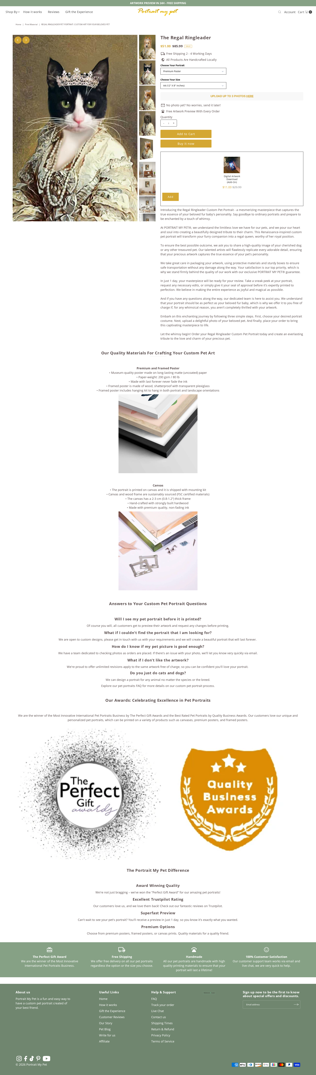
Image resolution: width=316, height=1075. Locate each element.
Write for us (107, 1035)
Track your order (162, 1005)
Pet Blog (105, 1029)
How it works (32, 12)
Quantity (166, 117)
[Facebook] (25, 1058)
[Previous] (18, 40)
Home (18, 24)
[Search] (280, 12)
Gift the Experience (79, 12)
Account (289, 12)
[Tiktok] (32, 1058)
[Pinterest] (38, 1058)
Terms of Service (162, 1041)
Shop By (11, 12)
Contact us (158, 1017)
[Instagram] (19, 1058)
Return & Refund (162, 1029)
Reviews (54, 12)
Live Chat (157, 1011)
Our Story (105, 1023)
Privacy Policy (160, 1035)
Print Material (31, 24)
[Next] (26, 40)
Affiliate (104, 1041)
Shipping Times (162, 1023)
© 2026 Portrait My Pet (31, 1064)
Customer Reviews (112, 1017)
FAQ (154, 999)
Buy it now (186, 144)
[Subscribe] (296, 1004)
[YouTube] (46, 1058)
